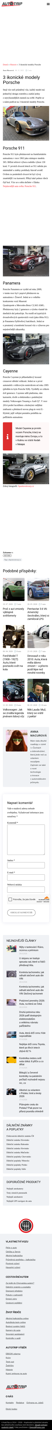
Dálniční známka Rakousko (17, 1144)
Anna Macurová (8, 70)
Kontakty (10, 1402)
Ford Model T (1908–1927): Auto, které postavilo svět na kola (13, 662)
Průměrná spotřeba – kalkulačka (20, 1259)
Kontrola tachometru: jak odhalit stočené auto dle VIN (31, 975)
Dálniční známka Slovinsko (17, 1148)
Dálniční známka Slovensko (17, 1140)
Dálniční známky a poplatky (18, 1287)
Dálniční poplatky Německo (17, 1161)
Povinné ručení (12, 1263)
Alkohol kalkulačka (14, 1255)
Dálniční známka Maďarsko (17, 1152)
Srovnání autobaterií (15, 1334)
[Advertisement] (26, 35)
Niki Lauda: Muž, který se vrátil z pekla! (36, 713)
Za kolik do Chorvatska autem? (20, 1283)
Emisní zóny (11, 1299)
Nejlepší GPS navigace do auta (19, 1201)
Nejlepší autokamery (14, 1189)
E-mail (11, 872)
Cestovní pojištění (14, 1303)
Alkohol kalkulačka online (17, 1318)
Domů (5, 65)
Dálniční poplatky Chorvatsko (18, 1157)
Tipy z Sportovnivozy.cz (12, 560)
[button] (48, 4)
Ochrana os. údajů (34, 1402)
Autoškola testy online (16, 1322)
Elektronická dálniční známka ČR (20, 1136)
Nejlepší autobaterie (14, 1197)
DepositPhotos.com (37, 1427)
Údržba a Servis (13, 1251)
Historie (13, 65)
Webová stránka (14, 885)
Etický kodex (11, 1409)
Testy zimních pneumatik (16, 1193)
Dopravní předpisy (14, 1291)
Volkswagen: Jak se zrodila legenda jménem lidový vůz (13, 713)
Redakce (20, 1402)
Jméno (11, 860)
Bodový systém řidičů (15, 1326)
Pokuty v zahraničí (14, 1295)
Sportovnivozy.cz (26, 486)
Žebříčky (10, 1365)
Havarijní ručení (13, 1267)
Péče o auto (11, 1247)
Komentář (12, 823)
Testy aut (10, 1362)
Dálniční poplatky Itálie (16, 1169)
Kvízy (8, 1357)
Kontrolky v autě (13, 1338)
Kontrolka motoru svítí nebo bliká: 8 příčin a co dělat (31, 1061)
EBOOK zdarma (13, 1354)
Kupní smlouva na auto (16, 1373)
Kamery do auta (13, 1330)
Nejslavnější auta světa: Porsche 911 (19, 186)
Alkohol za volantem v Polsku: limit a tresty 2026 (30, 1093)
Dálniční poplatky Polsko (16, 1165)
